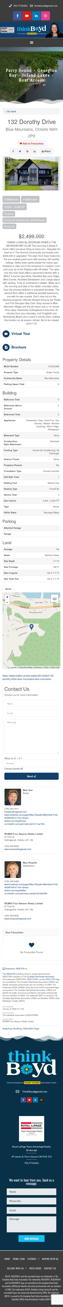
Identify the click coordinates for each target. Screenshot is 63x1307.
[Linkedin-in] (36, 15)
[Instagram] (45, 15)
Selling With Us (15, 1268)
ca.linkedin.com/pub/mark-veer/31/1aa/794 (24, 823)
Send (30, 776)
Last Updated (8, 1006)
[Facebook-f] (17, 15)
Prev (5, 173)
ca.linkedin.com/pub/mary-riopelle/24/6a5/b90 (25, 893)
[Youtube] (26, 15)
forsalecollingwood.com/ (15, 811)
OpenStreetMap (25, 667)
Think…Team (19, 1258)
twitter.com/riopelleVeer (15, 890)
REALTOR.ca (12, 973)
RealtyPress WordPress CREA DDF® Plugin (21, 1028)
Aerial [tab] (8, 588)
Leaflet (13, 667)
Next (57, 173)
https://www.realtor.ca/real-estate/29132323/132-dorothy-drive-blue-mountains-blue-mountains (28, 677)
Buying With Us (50, 1258)
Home (7, 1258)
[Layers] (54, 598)
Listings (32, 1258)
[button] (31, 42)
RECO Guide (35, 1268)
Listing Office (8, 1019)
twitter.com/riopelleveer (15, 820)
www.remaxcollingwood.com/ (17, 849)
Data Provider (8, 1012)
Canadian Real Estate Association (40, 976)
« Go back (10, 111)
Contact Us (50, 1268)
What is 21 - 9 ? (13, 758)
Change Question (12, 768)
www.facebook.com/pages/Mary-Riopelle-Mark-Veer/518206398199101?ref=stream (31, 816)
